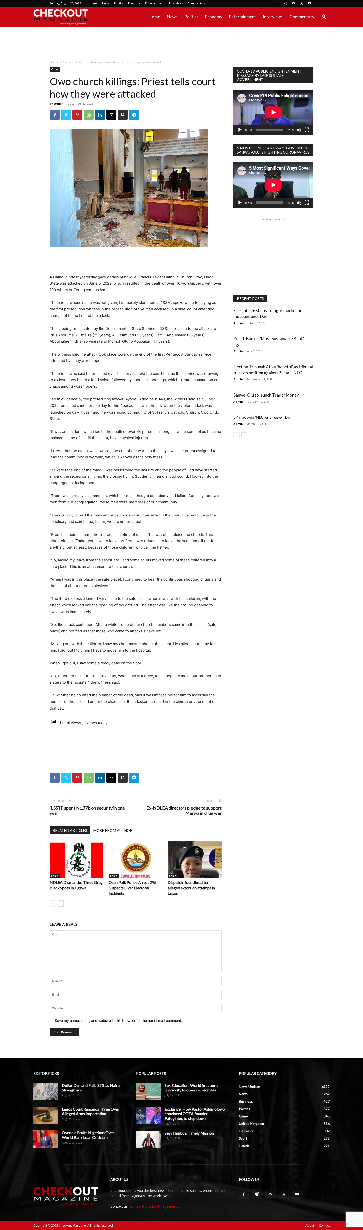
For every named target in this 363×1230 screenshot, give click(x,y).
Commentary (196, 3)
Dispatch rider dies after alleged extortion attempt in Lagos (191, 887)
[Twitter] (301, 3)
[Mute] (299, 129)
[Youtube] (309, 3)
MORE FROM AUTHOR (112, 830)
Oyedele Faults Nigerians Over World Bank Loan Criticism (88, 1135)
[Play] (239, 129)
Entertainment (154, 3)
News (105, 3)
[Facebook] (277, 3)
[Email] (111, 115)
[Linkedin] (100, 115)
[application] (273, 112)
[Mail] (293, 3)
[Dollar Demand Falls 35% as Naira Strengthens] (45, 1091)
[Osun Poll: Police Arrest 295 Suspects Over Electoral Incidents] (135, 859)
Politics (118, 3)
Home (93, 3)
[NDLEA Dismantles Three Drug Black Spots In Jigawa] (76, 859)
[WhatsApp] (89, 115)
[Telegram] (134, 115)
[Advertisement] (181, 44)
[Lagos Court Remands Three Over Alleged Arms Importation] (45, 1115)
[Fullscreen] (306, 129)
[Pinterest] (77, 115)
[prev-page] (53, 903)
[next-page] (61, 903)
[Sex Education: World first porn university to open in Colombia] (148, 1091)
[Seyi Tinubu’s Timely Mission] (148, 1139)
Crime (67, 62)
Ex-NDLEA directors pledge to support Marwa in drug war (184, 810)
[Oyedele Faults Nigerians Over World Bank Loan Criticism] (45, 1139)
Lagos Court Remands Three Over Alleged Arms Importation (90, 1111)
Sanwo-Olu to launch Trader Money (266, 394)
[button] (324, 17)
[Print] (123, 115)
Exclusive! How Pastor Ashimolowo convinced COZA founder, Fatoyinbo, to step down (195, 1114)
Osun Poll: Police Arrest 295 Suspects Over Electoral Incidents (132, 887)
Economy (134, 3)
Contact (324, 1225)
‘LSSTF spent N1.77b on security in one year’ (87, 810)
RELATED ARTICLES (70, 830)
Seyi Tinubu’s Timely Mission (189, 1133)
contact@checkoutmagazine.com (156, 1206)
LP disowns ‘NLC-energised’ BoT (263, 417)
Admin (59, 103)
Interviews (176, 3)
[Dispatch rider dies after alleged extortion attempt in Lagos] (195, 859)
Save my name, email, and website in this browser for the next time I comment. (118, 1020)
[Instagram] (285, 3)
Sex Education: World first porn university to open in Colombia (191, 1087)
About (309, 1225)
